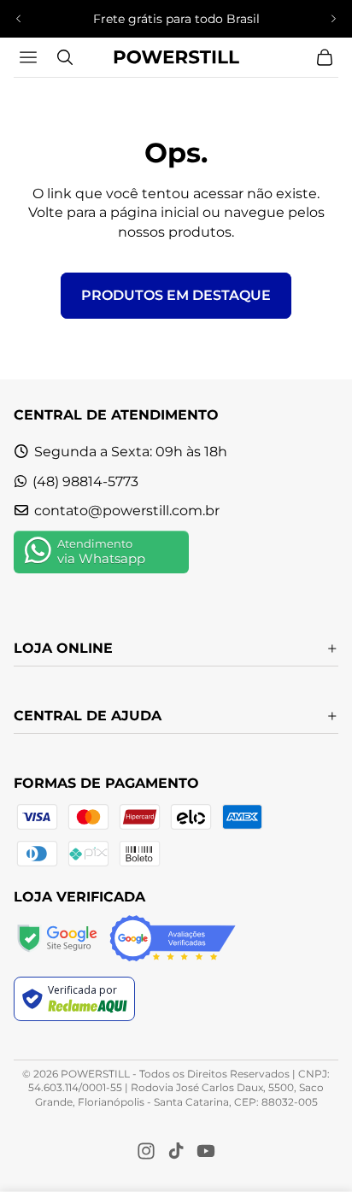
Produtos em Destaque (176, 295)
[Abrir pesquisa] (65, 57)
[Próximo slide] (333, 19)
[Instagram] (146, 1151)
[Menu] (30, 57)
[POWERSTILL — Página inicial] (176, 57)
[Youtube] (206, 1151)
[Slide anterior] (19, 19)
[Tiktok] (176, 1151)
